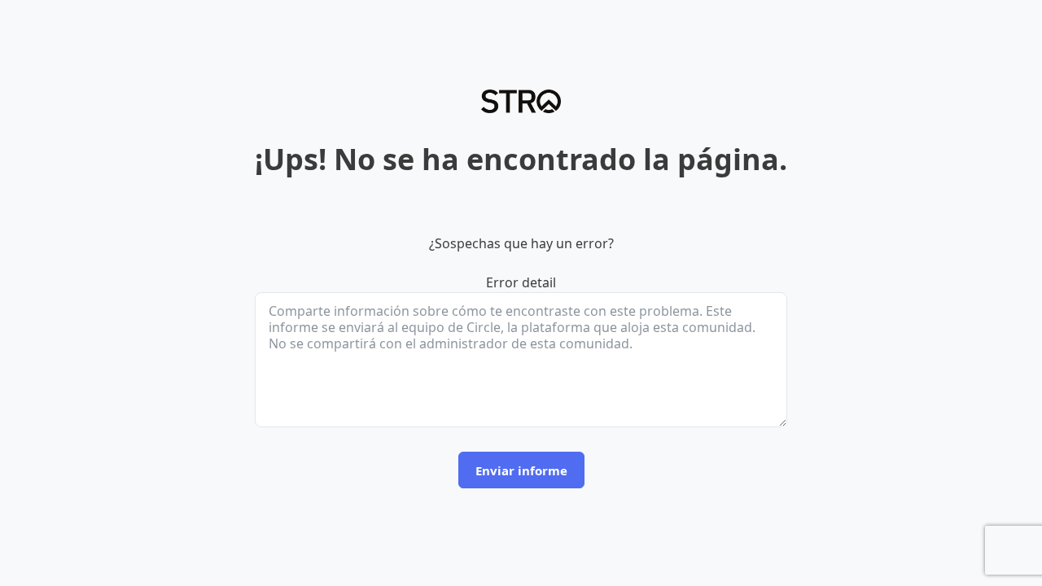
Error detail (521, 282)
